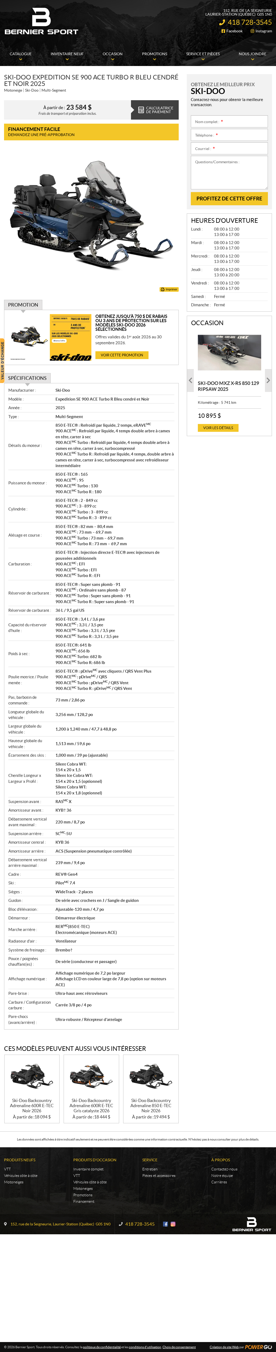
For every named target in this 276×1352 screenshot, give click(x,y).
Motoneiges (13, 1182)
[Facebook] (165, 1224)
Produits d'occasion (94, 1160)
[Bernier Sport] (42, 21)
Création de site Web (224, 1347)
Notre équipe (222, 1175)
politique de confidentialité (102, 1347)
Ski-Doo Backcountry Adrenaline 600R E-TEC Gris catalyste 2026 (91, 1105)
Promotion (23, 305)
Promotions (82, 1195)
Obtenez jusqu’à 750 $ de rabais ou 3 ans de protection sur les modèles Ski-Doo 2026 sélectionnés (131, 323)
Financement (83, 1201)
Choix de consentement (179, 1347)
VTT (7, 1169)
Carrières (219, 1182)
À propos (220, 1160)
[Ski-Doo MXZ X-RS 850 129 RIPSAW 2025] (229, 352)
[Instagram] (173, 1224)
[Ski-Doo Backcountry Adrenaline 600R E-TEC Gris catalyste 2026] (91, 1076)
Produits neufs (19, 1160)
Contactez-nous (224, 1169)
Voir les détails (218, 428)
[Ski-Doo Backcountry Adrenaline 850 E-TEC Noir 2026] (150, 1076)
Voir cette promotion (122, 355)
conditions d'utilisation (145, 1347)
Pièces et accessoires (158, 1175)
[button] (190, 380)
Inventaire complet (88, 1169)
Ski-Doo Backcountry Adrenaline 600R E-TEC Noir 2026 (32, 1105)
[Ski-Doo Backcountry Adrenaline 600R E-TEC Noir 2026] (32, 1076)
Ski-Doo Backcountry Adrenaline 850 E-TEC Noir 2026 (150, 1105)
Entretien (150, 1169)
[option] (229, 380)
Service (149, 1160)
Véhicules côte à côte (20, 1175)
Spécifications (27, 378)
